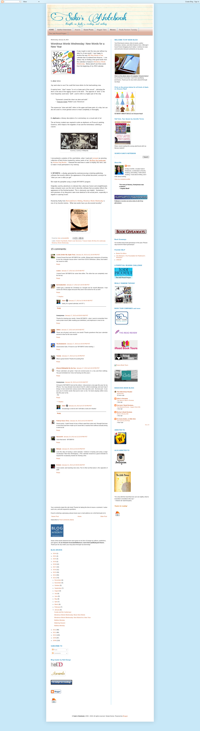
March (57, 604)
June (56, 596)
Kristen (58, 465)
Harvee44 (59, 437)
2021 (54, 556)
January (57, 610)
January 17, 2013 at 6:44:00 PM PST (88, 368)
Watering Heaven (59, 623)
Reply (58, 264)
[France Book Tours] (121, 365)
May (56, 599)
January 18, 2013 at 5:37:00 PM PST (80, 406)
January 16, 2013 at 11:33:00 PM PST (88, 255)
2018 (54, 564)
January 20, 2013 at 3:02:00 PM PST (73, 449)
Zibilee (58, 330)
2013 (54, 578)
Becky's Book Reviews (124, 412)
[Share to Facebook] (80, 238)
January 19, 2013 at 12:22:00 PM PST (75, 437)
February (58, 607)
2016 (54, 569)
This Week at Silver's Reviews (125, 400)
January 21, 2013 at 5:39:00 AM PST (73, 465)
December (58, 580)
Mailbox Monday (59, 620)
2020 (54, 559)
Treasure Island (86, 241)
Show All (147, 424)
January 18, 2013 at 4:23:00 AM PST (76, 382)
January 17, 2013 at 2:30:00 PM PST (78, 344)
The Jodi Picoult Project (57, 33)
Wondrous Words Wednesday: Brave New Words (69, 615)
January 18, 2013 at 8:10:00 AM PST (81, 421)
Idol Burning (120, 393)
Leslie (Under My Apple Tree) (65, 255)
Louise (58, 271)
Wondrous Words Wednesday (93, 201)
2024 (54, 553)
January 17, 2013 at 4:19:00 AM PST (78, 285)
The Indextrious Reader (124, 392)
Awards (77, 30)
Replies (60, 296)
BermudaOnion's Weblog (74, 201)
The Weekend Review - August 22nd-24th (128, 407)
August (57, 591)
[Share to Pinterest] (82, 238)
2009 (54, 638)
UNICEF (118, 260)
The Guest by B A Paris (123, 420)
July (56, 593)
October (57, 585)
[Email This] (74, 238)
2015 (54, 572)
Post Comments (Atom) (66, 520)
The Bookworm (61, 344)
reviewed (95, 158)
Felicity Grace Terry (62, 421)
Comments (57, 653)
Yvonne (58, 356)
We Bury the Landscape (98, 241)
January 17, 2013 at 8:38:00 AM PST (76, 315)
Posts (55, 650)
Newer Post (55, 516)
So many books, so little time (126, 419)
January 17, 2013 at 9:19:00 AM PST (72, 330)
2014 (54, 575)
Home (79, 516)
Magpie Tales (102, 30)
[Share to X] (78, 238)
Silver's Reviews (122, 398)
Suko (63, 300)
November (58, 583)
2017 (54, 567)
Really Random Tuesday (128, 30)
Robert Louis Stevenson (75, 241)
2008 (54, 640)
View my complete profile (122, 179)
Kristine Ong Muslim (60, 162)
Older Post (103, 516)
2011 (54, 632)
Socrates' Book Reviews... (125, 405)
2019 (54, 561)
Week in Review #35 (122, 414)
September (58, 588)
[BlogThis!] (76, 238)
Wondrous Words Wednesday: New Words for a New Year (72, 617)
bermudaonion (61, 285)
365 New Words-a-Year (95, 55)
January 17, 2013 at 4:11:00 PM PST (73, 356)
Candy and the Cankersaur (62, 612)
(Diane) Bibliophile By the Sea (66, 368)
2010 (54, 635)
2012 (54, 630)
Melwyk (58, 449)
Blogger (125, 716)
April (56, 602)
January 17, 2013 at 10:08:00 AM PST (80, 300)
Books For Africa (121, 253)
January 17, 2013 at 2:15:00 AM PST (72, 271)
